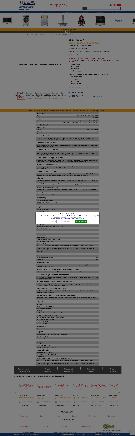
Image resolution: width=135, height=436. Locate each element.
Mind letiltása (52, 221)
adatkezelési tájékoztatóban (64, 218)
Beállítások (66, 221)
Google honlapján (80, 218)
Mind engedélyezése (80, 221)
